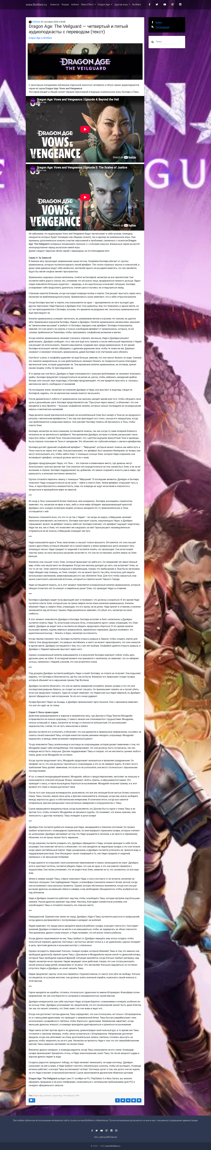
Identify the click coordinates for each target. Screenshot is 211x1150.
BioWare (136, 4)
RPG (77, 1095)
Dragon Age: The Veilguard (63, 1095)
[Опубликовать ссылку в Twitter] (122, 1100)
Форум (65, 4)
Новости (54, 4)
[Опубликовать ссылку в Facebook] (117, 1100)
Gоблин (36, 21)
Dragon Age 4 (35, 38)
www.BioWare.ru (36, 4)
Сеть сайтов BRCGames (105, 1137)
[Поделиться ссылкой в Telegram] (133, 1100)
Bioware (47, 1095)
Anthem (75, 4)
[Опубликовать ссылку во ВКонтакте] (128, 1100)
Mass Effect (87, 4)
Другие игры (121, 4)
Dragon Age (104, 4)
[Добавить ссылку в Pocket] (139, 1100)
